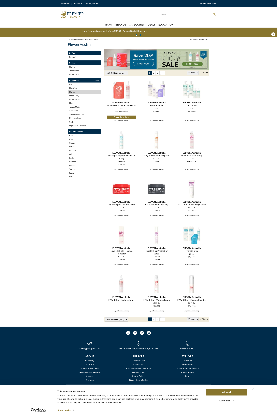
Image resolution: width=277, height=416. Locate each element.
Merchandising (75, 118)
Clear (98, 80)
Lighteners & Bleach (77, 125)
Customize (224, 400)
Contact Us (138, 364)
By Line (72, 63)
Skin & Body (74, 95)
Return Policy (138, 376)
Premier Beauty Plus (90, 368)
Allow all (226, 392)
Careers (89, 376)
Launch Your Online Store (187, 368)
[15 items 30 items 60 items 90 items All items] (193, 73)
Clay (71, 139)
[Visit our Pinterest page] (149, 333)
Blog (187, 376)
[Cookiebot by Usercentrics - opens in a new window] (38, 410)
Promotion (73, 57)
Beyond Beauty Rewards (90, 372)
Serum (72, 169)
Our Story (89, 360)
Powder (72, 165)
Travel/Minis (74, 107)
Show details (64, 410)
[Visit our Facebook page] (128, 333)
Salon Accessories (76, 114)
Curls (71, 122)
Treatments (74, 71)
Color (71, 84)
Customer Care (138, 360)
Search (214, 14)
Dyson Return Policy (138, 380)
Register (211, 3)
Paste (71, 158)
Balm (71, 135)
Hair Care (73, 88)
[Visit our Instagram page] (135, 333)
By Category (74, 80)
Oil (70, 154)
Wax (71, 177)
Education (187, 360)
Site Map (90, 380)
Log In (201, 3)
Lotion (71, 147)
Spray (71, 173)
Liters (71, 103)
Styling (72, 67)
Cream (72, 143)
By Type (72, 53)
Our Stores (89, 364)
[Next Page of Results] (162, 73)
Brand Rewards (187, 372)
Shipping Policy (138, 372)
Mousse (72, 150)
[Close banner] (253, 389)
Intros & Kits (74, 74)
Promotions (187, 364)
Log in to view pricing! (121, 120)
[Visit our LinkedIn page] (142, 333)
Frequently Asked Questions (138, 368)
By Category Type (76, 131)
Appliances (73, 110)
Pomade (72, 162)
